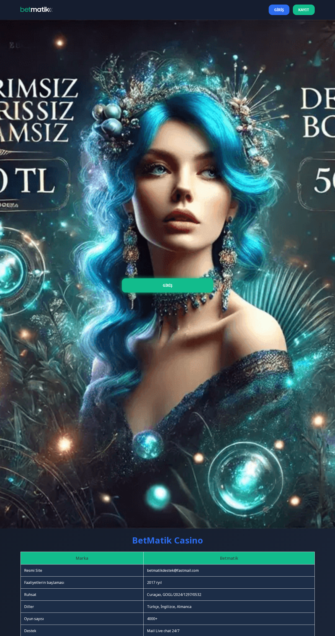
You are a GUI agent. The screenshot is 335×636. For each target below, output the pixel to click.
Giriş (279, 9)
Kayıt (303, 9)
